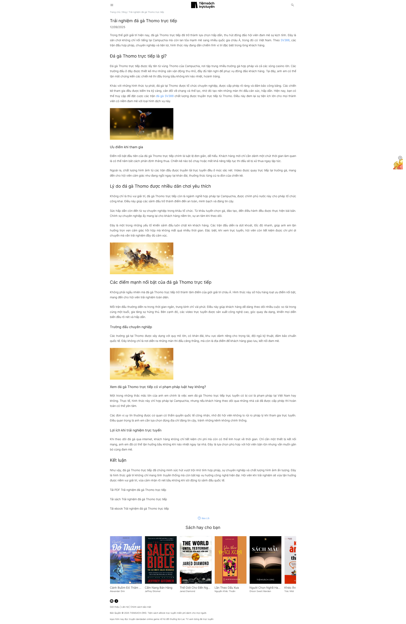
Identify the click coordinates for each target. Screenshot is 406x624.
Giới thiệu (114, 607)
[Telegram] (116, 601)
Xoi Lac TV (183, 619)
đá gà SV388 (165, 96)
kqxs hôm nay (117, 619)
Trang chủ (115, 12)
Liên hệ (125, 607)
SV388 (285, 40)
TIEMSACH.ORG (138, 613)
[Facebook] (112, 601)
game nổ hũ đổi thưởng (165, 619)
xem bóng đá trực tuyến (201, 619)
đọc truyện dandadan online (138, 619)
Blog (124, 12)
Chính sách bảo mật (141, 607)
